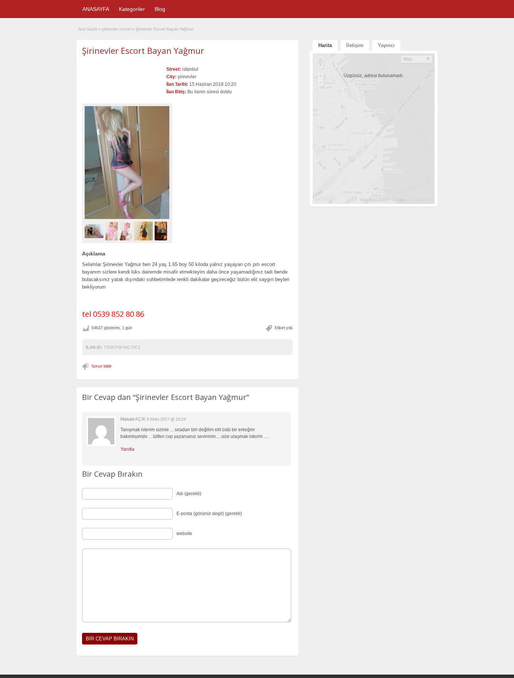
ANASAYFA (95, 9)
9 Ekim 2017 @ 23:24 (166, 419)
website (184, 533)
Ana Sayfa (87, 29)
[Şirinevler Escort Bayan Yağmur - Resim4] (144, 231)
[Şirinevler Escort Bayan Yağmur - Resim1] (95, 231)
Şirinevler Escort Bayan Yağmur (143, 50)
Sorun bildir (101, 366)
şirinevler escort (116, 29)
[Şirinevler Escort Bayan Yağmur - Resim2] (112, 231)
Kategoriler (132, 9)
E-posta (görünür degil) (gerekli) (209, 513)
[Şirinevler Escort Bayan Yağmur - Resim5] (162, 231)
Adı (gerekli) (188, 493)
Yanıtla (127, 449)
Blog (160, 9)
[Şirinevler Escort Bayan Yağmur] (127, 162)
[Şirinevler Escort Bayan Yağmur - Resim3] (127, 231)
